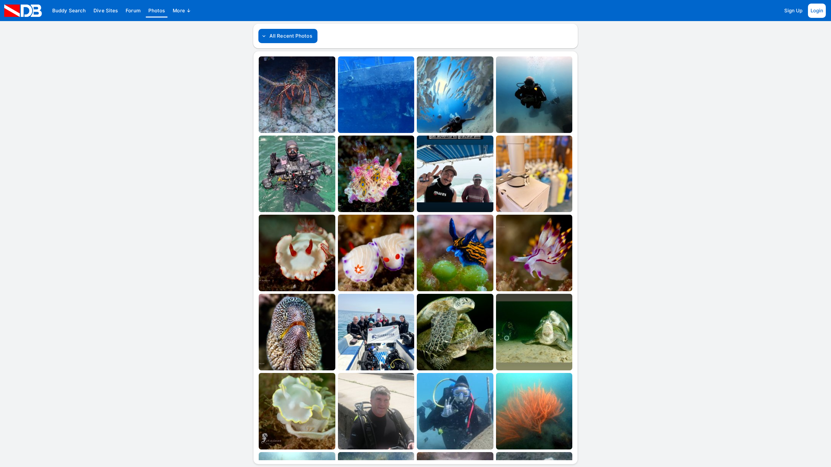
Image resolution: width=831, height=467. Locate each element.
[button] (69, 11)
